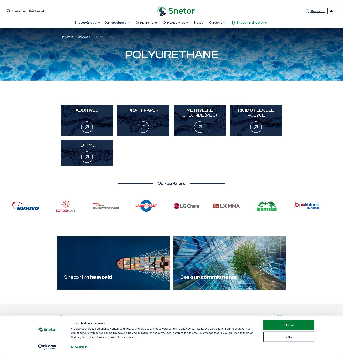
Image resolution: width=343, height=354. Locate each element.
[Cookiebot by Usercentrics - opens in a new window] (47, 347)
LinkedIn (40, 11)
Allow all (289, 324)
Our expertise (174, 22)
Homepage (67, 37)
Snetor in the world (252, 22)
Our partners (146, 22)
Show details (79, 346)
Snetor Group (85, 22)
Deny (289, 336)
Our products (115, 22)
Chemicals (84, 37)
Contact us (18, 11)
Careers (215, 22)
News (198, 22)
